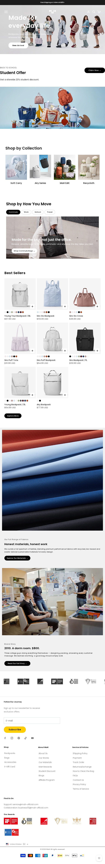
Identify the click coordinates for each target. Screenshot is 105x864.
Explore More (13, 416)
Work (26, 212)
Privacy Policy (79, 784)
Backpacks (9, 753)
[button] (17, 844)
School (38, 212)
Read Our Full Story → (17, 663)
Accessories (10, 762)
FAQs (75, 775)
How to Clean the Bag (83, 771)
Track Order (78, 762)
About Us (43, 753)
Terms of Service (81, 789)
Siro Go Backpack (45, 316)
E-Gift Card (9, 766)
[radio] (5, 312)
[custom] (5, 738)
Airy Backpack (44, 404)
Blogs (41, 775)
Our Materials (45, 762)
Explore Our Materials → (17, 558)
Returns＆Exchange (82, 766)
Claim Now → (94, 70)
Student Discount (47, 771)
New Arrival (18, 49)
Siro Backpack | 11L (78, 360)
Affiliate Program (47, 780)
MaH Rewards (45, 766)
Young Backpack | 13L (15, 404)
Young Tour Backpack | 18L (17, 316)
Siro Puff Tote (11, 360)
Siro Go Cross (76, 316)
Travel (49, 212)
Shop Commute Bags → (24, 251)
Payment (77, 758)
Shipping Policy (80, 753)
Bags (6, 757)
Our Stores (44, 758)
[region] (52, 29)
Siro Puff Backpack (46, 360)
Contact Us (78, 780)
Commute (13, 212)
